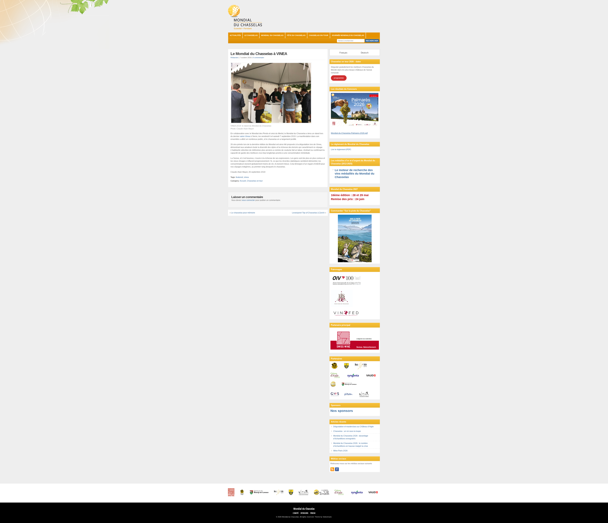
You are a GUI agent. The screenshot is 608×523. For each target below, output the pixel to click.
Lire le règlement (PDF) (341, 149)
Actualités (235, 35)
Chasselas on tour (318, 35)
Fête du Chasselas (296, 35)
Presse (312, 513)
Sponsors (304, 513)
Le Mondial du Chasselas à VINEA (259, 54)
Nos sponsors (341, 411)
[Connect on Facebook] (337, 469)
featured (239, 177)
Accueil (243, 181)
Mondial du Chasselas (272, 35)
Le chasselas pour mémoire (243, 213)
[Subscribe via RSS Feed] (332, 469)
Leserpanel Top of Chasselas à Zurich (308, 213)
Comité (295, 513)
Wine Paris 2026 (340, 451)
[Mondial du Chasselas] (245, 28)
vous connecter (248, 200)
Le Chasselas (251, 35)
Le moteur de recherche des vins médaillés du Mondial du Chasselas (354, 174)
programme (339, 78)
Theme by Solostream (323, 517)
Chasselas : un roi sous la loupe (347, 431)
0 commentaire (258, 57)
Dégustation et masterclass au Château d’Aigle (353, 427)
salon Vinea (245, 136)
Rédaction (234, 57)
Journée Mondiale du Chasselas (348, 35)
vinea (246, 177)
